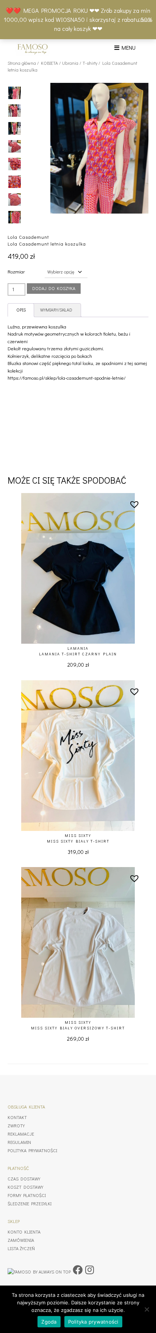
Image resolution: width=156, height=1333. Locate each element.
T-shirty (90, 63)
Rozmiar (16, 271)
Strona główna (22, 63)
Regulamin (19, 1142)
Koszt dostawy (25, 1187)
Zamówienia (21, 1240)
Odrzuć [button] (144, 19)
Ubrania (70, 63)
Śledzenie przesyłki (29, 1203)
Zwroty (16, 1125)
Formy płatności (27, 1195)
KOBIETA (49, 63)
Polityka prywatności (32, 1150)
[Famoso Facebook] (78, 1269)
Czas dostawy (24, 1179)
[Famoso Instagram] (89, 1269)
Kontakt (17, 1117)
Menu (127, 47)
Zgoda (48, 1322)
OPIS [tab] (21, 310)
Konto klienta (24, 1232)
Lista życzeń (21, 1248)
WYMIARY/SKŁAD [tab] (56, 310)
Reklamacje (21, 1134)
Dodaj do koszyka (53, 288)
